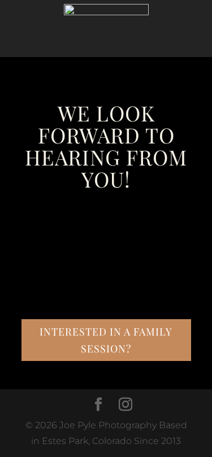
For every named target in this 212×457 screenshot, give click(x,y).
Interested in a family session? (106, 340)
